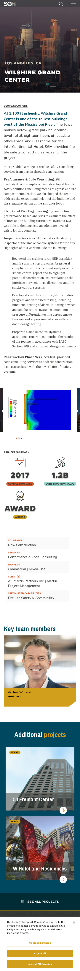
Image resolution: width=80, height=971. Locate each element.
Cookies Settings (40, 942)
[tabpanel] (40, 410)
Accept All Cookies (40, 964)
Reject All (40, 953)
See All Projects (42, 901)
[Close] (74, 922)
